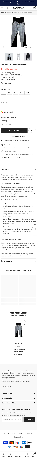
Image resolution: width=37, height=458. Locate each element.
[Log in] (29, 8)
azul (18, 358)
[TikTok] (9, 386)
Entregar (29, 419)
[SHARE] (34, 130)
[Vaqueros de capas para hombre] (18, 330)
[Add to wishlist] (30, 130)
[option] (18, 32)
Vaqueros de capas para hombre (18, 350)
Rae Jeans (10, 73)
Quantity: (4, 121)
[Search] (7, 8)
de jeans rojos (26, 175)
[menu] (2, 8)
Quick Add (18, 344)
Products (9, 12)
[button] (30, 47)
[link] (9, 301)
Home (2, 12)
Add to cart (14, 130)
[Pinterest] (4, 386)
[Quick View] (25, 324)
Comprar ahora (19, 136)
